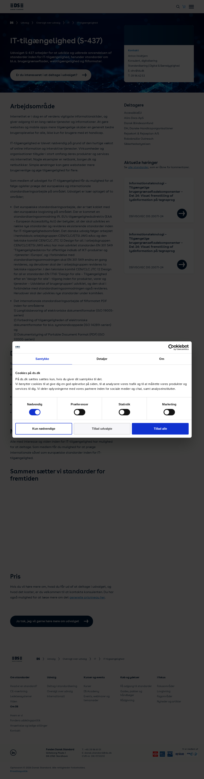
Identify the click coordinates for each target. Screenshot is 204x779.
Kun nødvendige (43, 428)
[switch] (79, 412)
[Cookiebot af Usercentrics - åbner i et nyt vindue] (171, 347)
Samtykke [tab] (42, 358)
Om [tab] (161, 358)
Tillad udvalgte (102, 428)
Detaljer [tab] (102, 358)
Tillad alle (160, 428)
